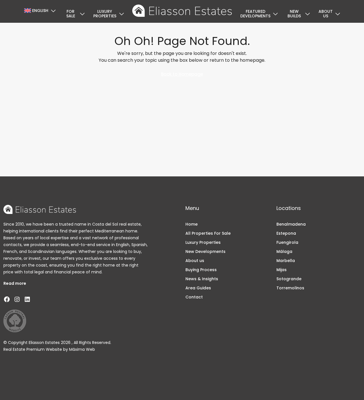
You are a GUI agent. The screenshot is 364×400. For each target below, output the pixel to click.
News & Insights (201, 279)
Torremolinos (290, 288)
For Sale (70, 13)
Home (191, 224)
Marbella (285, 260)
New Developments (205, 251)
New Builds (294, 13)
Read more (14, 283)
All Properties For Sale (208, 233)
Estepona (286, 233)
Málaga (284, 251)
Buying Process (201, 270)
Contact (194, 297)
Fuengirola (287, 242)
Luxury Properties (104, 13)
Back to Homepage (182, 74)
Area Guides (198, 288)
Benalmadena (291, 224)
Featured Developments (255, 13)
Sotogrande (288, 279)
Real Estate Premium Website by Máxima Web (49, 349)
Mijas (281, 270)
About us (325, 13)
